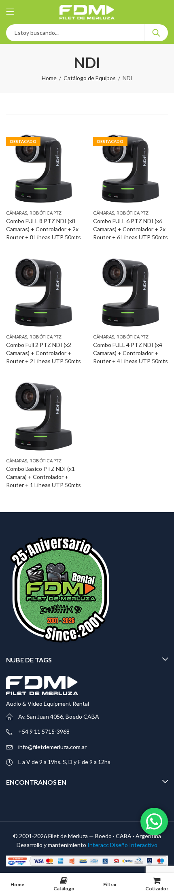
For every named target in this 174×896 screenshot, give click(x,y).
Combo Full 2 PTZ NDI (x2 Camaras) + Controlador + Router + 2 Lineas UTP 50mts (43, 352)
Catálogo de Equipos (90, 77)
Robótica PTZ (46, 212)
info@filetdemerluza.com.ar (52, 746)
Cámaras (16, 212)
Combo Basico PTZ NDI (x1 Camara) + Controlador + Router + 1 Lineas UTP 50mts (43, 476)
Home (49, 77)
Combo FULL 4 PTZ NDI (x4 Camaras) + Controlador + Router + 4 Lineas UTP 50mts (130, 352)
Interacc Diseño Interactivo (122, 844)
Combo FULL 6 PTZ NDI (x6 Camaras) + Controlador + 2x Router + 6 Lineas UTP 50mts (130, 228)
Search (156, 32)
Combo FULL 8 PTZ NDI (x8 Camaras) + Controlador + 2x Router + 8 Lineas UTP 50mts (43, 228)
